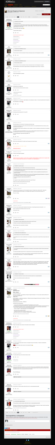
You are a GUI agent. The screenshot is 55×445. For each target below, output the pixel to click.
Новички (33, 434)
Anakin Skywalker (9, 271)
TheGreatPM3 (9, 217)
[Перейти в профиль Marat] (9, 89)
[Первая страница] (5, 17)
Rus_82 (8, 163)
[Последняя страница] (31, 17)
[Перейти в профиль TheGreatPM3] (9, 222)
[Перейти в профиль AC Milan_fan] (9, 156)
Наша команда (21, 6)
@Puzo (14, 345)
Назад (7, 412)
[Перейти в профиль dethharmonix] (9, 103)
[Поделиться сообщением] (49, 19)
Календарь (9, 6)
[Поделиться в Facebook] (6, 428)
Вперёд (29, 412)
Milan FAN (11, 12)
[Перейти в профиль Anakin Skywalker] (9, 276)
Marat (9, 84)
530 (25, 412)
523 (12, 412)
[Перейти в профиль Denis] (9, 127)
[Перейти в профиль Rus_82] (9, 168)
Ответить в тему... (12, 421)
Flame (18, 12)
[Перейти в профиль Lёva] (9, 76)
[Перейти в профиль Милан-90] (9, 370)
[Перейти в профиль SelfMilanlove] (9, 25)
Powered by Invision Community (27, 443)
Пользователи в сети (27, 6)
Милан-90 (9, 365)
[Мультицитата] (15, 32)
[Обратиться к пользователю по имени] (13, 32)
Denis (9, 122)
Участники (30, 434)
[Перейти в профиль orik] (9, 404)
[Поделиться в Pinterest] (9, 428)
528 (21, 412)
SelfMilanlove (9, 19)
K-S (20, 21)
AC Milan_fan (8, 151)
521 (9, 412)
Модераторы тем (15, 6)
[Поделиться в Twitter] (5, 428)
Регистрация (47, 1)
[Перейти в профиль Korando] (9, 144)
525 (16, 412)
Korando (9, 139)
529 (23, 412)
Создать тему (39, 14)
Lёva (9, 71)
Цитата (18, 32)
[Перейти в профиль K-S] (9, 51)
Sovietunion (9, 188)
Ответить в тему (46, 14)
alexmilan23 (9, 353)
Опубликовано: (16, 19)
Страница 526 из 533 (35, 412)
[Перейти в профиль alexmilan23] (9, 358)
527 (19, 412)
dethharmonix (8, 98)
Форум (6, 6)
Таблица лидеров (34, 6)
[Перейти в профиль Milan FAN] (6, 11)
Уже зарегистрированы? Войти (39, 1)
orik (9, 399)
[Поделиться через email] (7, 428)
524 (14, 412)
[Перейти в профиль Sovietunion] (9, 193)
